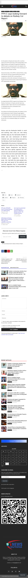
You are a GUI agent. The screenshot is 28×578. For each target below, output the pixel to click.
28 (7, 463)
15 (10, 458)
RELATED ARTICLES (5, 267)
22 (10, 461)
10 (18, 456)
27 (3, 463)
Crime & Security (4, 280)
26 (24, 461)
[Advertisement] (14, 2)
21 (7, 461)
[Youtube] (19, 571)
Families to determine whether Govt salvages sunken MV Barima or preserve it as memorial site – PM (17, 273)
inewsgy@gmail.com (16, 562)
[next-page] (4, 291)
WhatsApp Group (8, 496)
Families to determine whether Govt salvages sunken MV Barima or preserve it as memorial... (16, 365)
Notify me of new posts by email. (9, 327)
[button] (2, 6)
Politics (11, 11)
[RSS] (15, 571)
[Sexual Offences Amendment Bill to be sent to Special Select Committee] (4, 429)
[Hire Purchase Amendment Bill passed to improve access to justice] (4, 422)
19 (24, 458)
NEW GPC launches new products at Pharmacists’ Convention (21, 260)
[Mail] (12, 571)
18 (21, 458)
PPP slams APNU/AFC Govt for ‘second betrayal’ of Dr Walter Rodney (6, 209)
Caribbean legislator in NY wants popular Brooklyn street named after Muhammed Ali (6, 261)
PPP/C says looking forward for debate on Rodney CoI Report (12, 243)
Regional (14, 11)
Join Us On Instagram (9, 488)
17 (18, 458)
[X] (5, 251)
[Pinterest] (8, 251)
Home (2, 9)
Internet (6, 9)
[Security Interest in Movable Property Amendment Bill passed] (4, 416)
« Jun (2, 465)
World (18, 11)
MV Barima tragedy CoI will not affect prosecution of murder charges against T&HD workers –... (16, 372)
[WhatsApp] (11, 251)
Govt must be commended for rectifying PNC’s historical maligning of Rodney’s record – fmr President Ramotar (19, 210)
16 (14, 458)
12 (24, 456)
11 (21, 456)
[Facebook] (2, 251)
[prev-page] (2, 291)
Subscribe (22, 236)
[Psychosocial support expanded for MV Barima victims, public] (4, 401)
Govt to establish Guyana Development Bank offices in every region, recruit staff (17, 286)
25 (21, 461)
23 (14, 461)
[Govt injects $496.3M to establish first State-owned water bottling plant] (4, 394)
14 (7, 458)
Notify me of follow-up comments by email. (11, 325)
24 (18, 461)
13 (3, 458)
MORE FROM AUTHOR (14, 267)
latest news (7, 11)
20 (3, 461)
